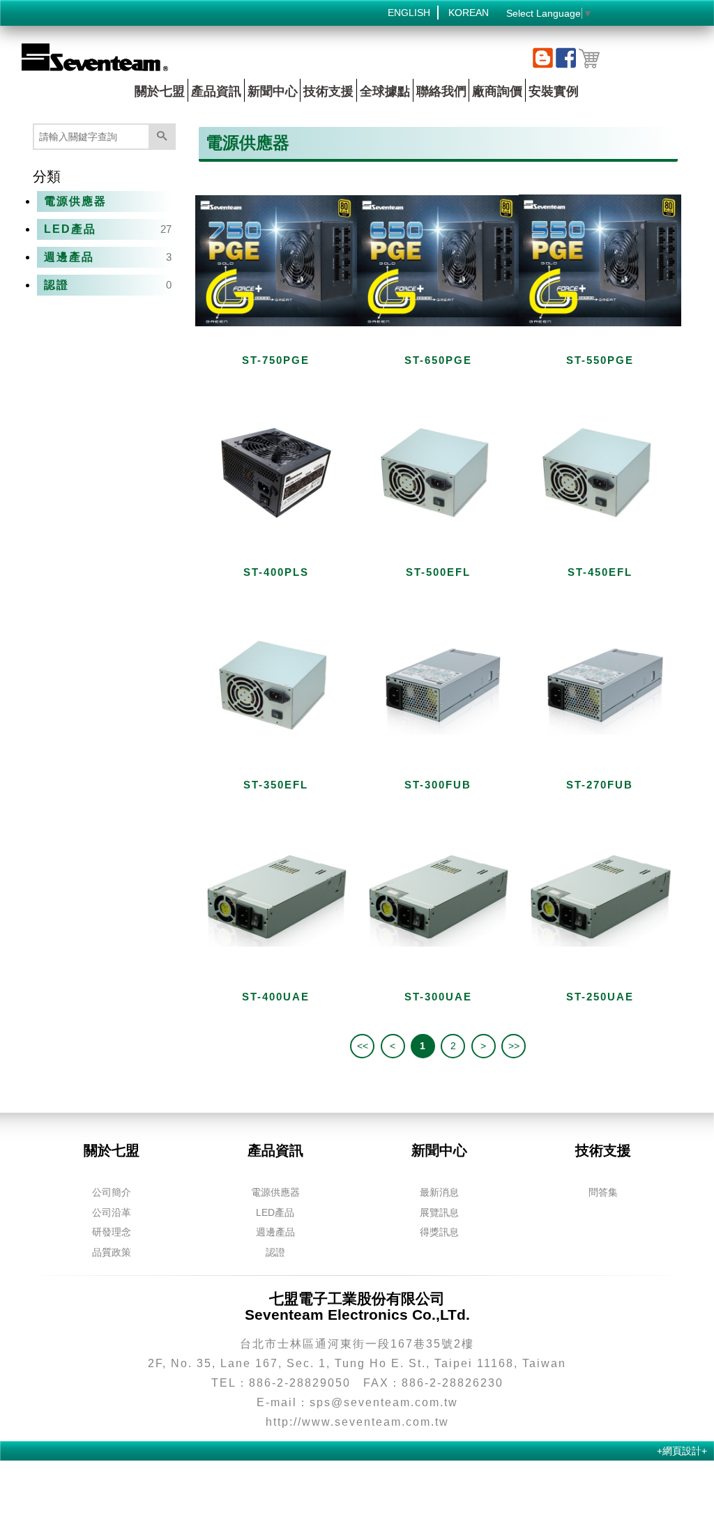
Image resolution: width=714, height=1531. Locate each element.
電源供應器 (75, 201)
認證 (56, 285)
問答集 (603, 1192)
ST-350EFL (275, 785)
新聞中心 (273, 91)
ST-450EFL (600, 572)
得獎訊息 (439, 1231)
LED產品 (70, 229)
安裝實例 (554, 91)
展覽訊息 (439, 1212)
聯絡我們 (441, 91)
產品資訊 (216, 91)
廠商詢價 (497, 91)
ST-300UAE (438, 997)
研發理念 (111, 1231)
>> (513, 1045)
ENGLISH (409, 12)
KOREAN (468, 12)
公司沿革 (111, 1212)
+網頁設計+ (682, 1450)
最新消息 (439, 1192)
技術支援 (328, 91)
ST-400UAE (276, 997)
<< (362, 1045)
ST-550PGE (600, 360)
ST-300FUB (437, 785)
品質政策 (111, 1252)
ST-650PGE (438, 360)
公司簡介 (111, 1192)
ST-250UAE (600, 997)
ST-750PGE (276, 360)
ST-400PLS (276, 572)
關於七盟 (160, 91)
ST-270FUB (599, 785)
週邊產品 (69, 257)
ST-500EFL (438, 572)
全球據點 (385, 91)
